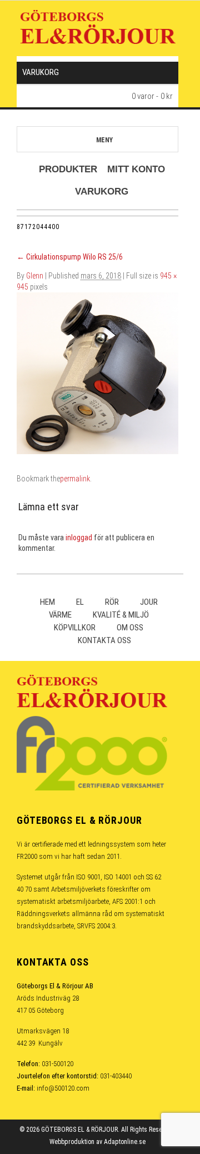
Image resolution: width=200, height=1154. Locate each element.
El (80, 602)
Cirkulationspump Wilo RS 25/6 (70, 256)
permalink (75, 478)
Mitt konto (136, 169)
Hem (47, 602)
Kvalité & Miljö (121, 615)
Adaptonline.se (125, 1142)
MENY (104, 140)
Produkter (68, 169)
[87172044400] (97, 372)
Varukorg (101, 191)
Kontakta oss (104, 640)
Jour (149, 602)
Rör (112, 602)
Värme (60, 615)
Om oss (130, 628)
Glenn (34, 275)
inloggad (79, 537)
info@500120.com (63, 1088)
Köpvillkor (75, 628)
